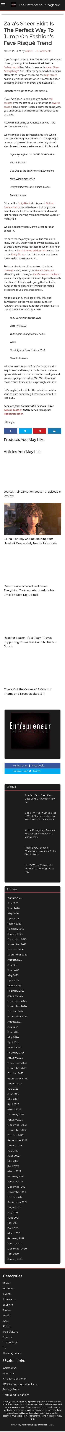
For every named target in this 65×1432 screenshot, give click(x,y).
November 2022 (17, 1130)
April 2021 (13, 1228)
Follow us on (28, 765)
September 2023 (17, 1078)
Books (6, 1283)
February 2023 (16, 1114)
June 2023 (14, 1093)
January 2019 (15, 1259)
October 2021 (15, 1197)
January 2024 (15, 1057)
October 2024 (16, 1011)
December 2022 (17, 1124)
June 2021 (13, 1217)
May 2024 (13, 1037)
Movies (7, 1310)
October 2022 (16, 1135)
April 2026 (13, 918)
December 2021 (17, 1186)
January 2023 (15, 1119)
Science (7, 1337)
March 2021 (14, 1233)
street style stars (44, 270)
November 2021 (17, 1191)
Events (7, 1294)
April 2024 (13, 1042)
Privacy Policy (11, 1389)
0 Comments (44, 51)
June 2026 (14, 908)
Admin (28, 51)
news (6, 1321)
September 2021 (17, 1202)
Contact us (9, 1367)
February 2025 (16, 990)
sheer (49, 67)
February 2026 (16, 928)
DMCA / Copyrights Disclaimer (21, 1384)
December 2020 (17, 1248)
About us (8, 1373)
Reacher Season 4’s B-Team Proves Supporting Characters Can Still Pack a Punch (30, 642)
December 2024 (17, 1001)
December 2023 (17, 1063)
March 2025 (14, 985)
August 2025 (15, 959)
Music (6, 1315)
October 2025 (16, 949)
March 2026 (14, 923)
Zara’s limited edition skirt (32, 250)
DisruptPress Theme (44, 1425)
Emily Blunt (24, 203)
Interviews (9, 1299)
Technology (10, 1342)
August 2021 (14, 1207)
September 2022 (17, 1140)
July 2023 (13, 1088)
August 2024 (15, 1021)
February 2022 (16, 1176)
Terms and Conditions (16, 1394)
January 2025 (15, 995)
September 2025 (17, 954)
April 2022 (13, 1166)
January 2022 (15, 1181)
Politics (7, 1326)
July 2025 (13, 965)
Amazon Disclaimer (14, 1378)
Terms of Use (46, 1416)
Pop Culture (10, 1331)
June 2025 (14, 970)
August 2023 (15, 1083)
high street (50, 75)
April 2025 (13, 980)
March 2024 (14, 1047)
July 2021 (13, 1212)
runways (9, 270)
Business (8, 1288)
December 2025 (17, 939)
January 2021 (15, 1243)
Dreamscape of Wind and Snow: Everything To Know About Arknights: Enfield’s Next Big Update (29, 591)
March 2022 (14, 1171)
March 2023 (14, 1109)
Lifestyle (9, 422)
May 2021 (13, 1222)
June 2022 (14, 1155)
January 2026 (15, 934)
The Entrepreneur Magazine (40, 5)
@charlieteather (13, 413)
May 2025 (13, 975)
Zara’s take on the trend (46, 274)
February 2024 (16, 1052)
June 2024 (14, 1032)
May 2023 (13, 1099)
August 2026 (15, 897)
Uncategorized (12, 1353)
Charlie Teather (13, 410)
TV (4, 1348)
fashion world (12, 67)
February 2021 (16, 1238)
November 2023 (17, 1068)
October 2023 (16, 1073)
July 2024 (13, 1026)
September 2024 (17, 1016)
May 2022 (13, 1161)
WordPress (26, 1425)
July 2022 (13, 1150)
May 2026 (13, 913)
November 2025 (17, 944)
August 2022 (15, 1145)
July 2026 (13, 903)
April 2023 (13, 1104)
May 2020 (13, 1253)
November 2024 (17, 1006)
